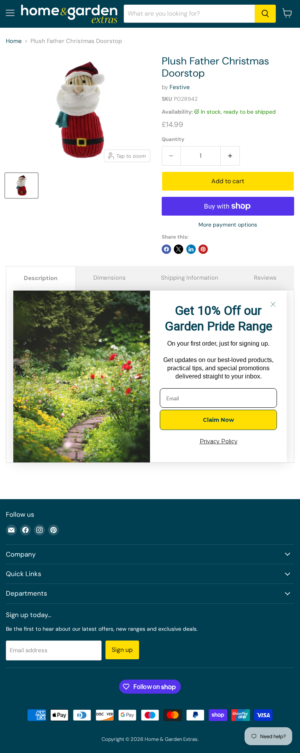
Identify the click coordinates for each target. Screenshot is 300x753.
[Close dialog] (273, 304)
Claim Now (218, 419)
